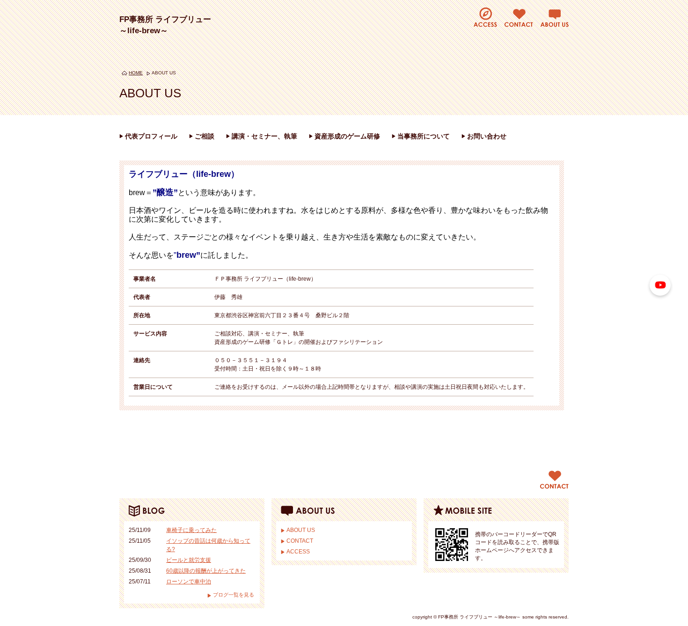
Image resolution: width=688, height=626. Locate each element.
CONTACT (299, 541)
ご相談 (204, 136)
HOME (136, 72)
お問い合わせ (486, 136)
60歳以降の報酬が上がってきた (206, 571)
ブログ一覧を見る (233, 594)
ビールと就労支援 (188, 560)
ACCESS (298, 551)
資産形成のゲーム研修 (347, 136)
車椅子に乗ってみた (191, 530)
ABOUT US (300, 530)
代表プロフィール (151, 136)
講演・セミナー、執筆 (264, 136)
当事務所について (423, 136)
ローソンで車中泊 (188, 581)
